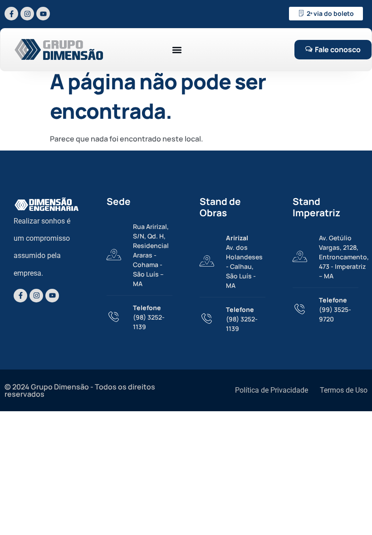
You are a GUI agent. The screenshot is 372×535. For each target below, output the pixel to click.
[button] (176, 49)
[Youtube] (43, 13)
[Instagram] (27, 13)
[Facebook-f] (11, 13)
